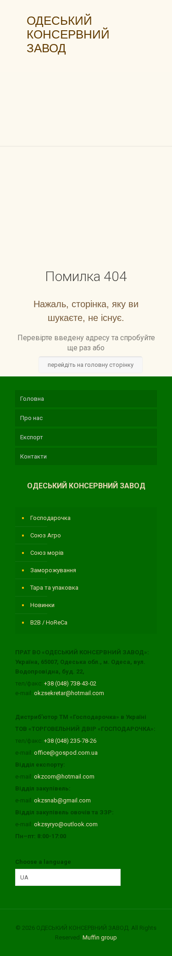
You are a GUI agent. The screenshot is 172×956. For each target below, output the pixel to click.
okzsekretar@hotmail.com (69, 693)
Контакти (33, 456)
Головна (32, 398)
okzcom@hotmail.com (64, 776)
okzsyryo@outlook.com (66, 824)
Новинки (42, 605)
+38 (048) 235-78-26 (70, 740)
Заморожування (53, 570)
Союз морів (47, 552)
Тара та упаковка (54, 587)
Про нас (31, 417)
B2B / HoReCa (48, 622)
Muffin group (100, 937)
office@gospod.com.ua (66, 752)
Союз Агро (45, 535)
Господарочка (50, 517)
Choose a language (43, 861)
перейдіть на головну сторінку (90, 364)
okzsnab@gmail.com (62, 800)
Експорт (31, 437)
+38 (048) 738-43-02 (70, 683)
